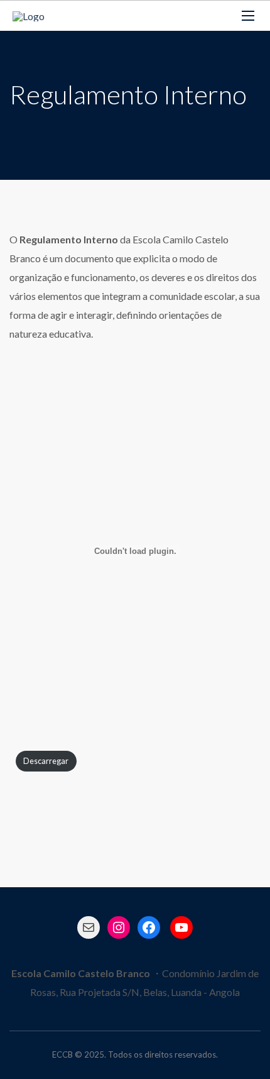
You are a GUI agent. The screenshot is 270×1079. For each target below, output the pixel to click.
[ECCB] (29, 16)
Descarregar (45, 761)
